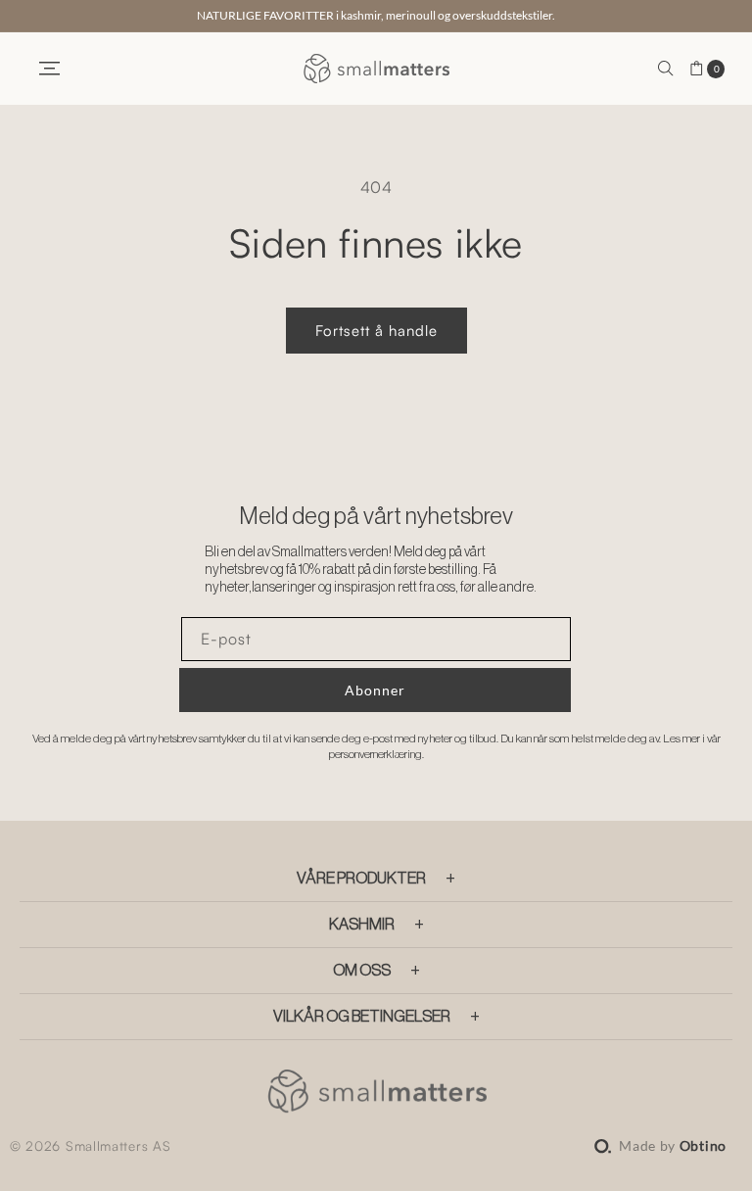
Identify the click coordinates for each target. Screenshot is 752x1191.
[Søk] (665, 68)
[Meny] (49, 68)
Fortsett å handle (376, 330)
